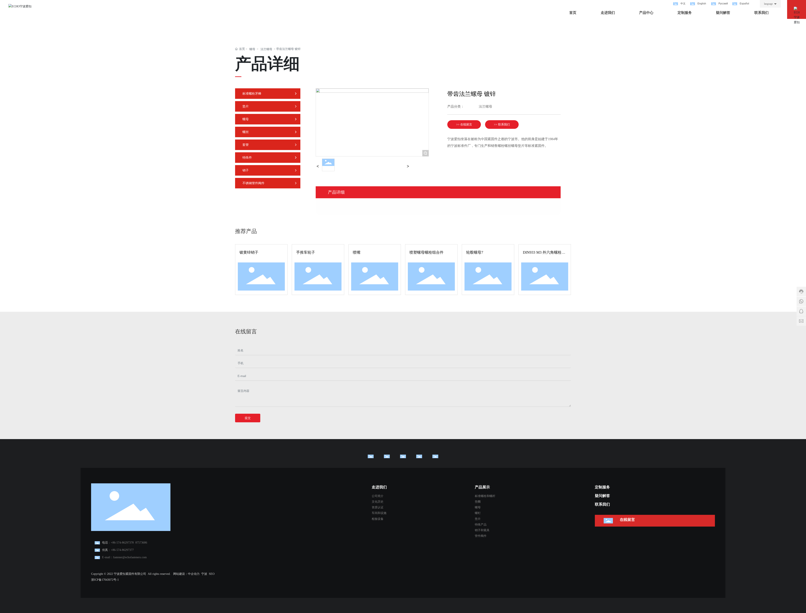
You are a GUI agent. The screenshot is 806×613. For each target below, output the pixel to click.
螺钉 (478, 513)
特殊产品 (481, 524)
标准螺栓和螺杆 (485, 496)
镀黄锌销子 (248, 252)
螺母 (252, 49)
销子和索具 (482, 530)
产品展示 (482, 487)
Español (744, 3)
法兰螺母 (266, 49)
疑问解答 (602, 496)
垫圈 (478, 501)
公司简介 (377, 496)
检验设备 (377, 518)
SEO (212, 573)
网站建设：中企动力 (186, 573)
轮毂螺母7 (474, 252)
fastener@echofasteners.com (130, 557)
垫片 (478, 518)
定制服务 (602, 487)
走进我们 (379, 487)
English (701, 3)
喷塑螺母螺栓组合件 (427, 252)
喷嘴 (356, 252)
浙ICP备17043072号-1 (105, 579)
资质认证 (377, 507)
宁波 (204, 573)
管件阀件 (481, 535)
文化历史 (377, 501)
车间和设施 (379, 513)
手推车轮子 (305, 252)
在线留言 (627, 520)
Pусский (723, 3)
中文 (683, 3)
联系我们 (602, 504)
